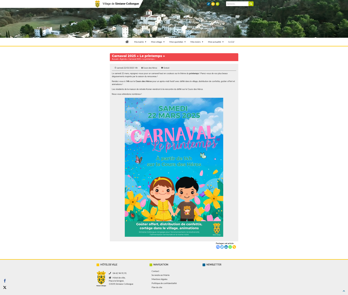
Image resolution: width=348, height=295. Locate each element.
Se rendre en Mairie (161, 275)
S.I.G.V (231, 41)
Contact (155, 271)
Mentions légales (159, 279)
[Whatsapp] (230, 247)
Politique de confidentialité (164, 283)
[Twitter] (222, 247)
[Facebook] (218, 247)
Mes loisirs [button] (195, 41)
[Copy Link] (234, 247)
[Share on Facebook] (5, 281)
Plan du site (157, 287)
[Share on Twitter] (5, 287)
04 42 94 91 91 (120, 273)
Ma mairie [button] (139, 41)
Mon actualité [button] (214, 41)
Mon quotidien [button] (176, 41)
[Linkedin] (226, 247)
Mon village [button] (156, 41)
